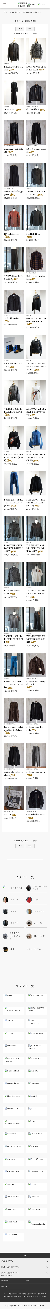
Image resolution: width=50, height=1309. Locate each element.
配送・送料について (29, 1294)
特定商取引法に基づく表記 (12, 1297)
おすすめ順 (19, 21)
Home (5, 1294)
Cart (27, 1280)
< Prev (19, 29)
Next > (30, 29)
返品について (42, 1294)
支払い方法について (15, 1294)
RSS (40, 1297)
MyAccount (5, 1280)
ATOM (44, 1297)
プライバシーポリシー (30, 1297)
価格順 (27, 21)
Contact (4, 1286)
